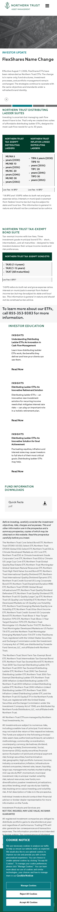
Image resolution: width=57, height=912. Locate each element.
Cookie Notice (25, 876)
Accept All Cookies (28, 902)
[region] (28, 873)
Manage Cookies (28, 885)
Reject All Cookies (28, 894)
